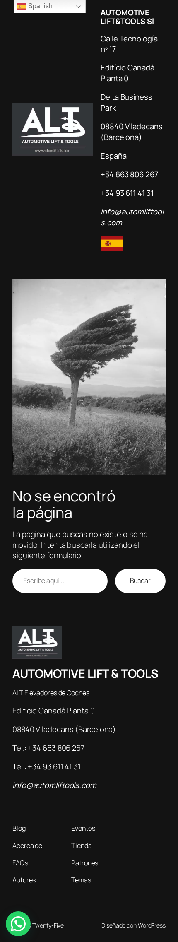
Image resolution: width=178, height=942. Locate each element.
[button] (18, 923)
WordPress (152, 925)
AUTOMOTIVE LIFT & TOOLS (85, 673)
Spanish (39, 6)
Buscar (140, 580)
